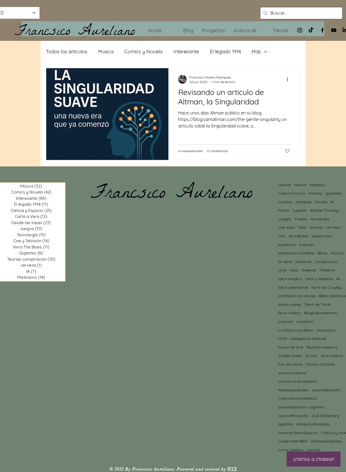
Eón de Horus (290, 364)
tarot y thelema (319, 278)
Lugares (299, 210)
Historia (315, 193)
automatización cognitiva (301, 407)
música (337, 253)
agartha (285, 424)
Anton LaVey (289, 304)
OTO (282, 338)
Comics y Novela (143, 51)
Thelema (327, 270)
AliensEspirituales (293, 390)
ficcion (311, 355)
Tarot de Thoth (317, 304)
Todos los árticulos (66, 51)
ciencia (284, 184)
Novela (321, 201)
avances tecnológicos (298, 432)
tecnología (319, 219)
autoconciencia (292, 373)
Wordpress (298, 236)
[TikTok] (311, 30)
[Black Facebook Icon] (322, 30)
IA (332, 201)
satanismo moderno (296, 253)
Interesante (186, 51)
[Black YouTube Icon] (334, 30)
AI (338, 278)
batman (307, 244)
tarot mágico (290, 278)
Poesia (301, 219)
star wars (286, 227)
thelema (308, 270)
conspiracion (326, 261)
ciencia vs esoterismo (297, 381)
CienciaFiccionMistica (297, 398)
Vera (294, 270)
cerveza (333, 227)
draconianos (332, 355)
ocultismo (305, 321)
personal (303, 261)
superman (287, 244)
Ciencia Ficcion (291, 193)
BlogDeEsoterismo (320, 312)
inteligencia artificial (308, 338)
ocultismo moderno (295, 330)
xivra (282, 270)
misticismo (326, 330)
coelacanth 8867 (293, 441)
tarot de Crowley (326, 287)
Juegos (284, 219)
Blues (322, 253)
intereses (304, 201)
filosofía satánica (322, 347)
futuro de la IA (290, 347)
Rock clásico (289, 312)
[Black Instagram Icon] (300, 30)
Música (106, 51)
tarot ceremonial (293, 287)
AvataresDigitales (326, 441)
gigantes (333, 193)
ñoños (283, 210)
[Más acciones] (289, 79)
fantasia (317, 184)
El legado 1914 (225, 51)
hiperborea (321, 236)
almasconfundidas (313, 424)
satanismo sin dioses (297, 295)
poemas (285, 321)
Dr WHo (285, 261)
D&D (302, 227)
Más (256, 51)
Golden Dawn (290, 355)
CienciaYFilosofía (293, 415)
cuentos (285, 201)
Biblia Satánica (332, 295)
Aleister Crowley (324, 210)
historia (316, 227)
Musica (300, 184)
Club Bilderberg (325, 415)
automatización (326, 390)
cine (281, 236)
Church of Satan (320, 364)
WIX (232, 469)
